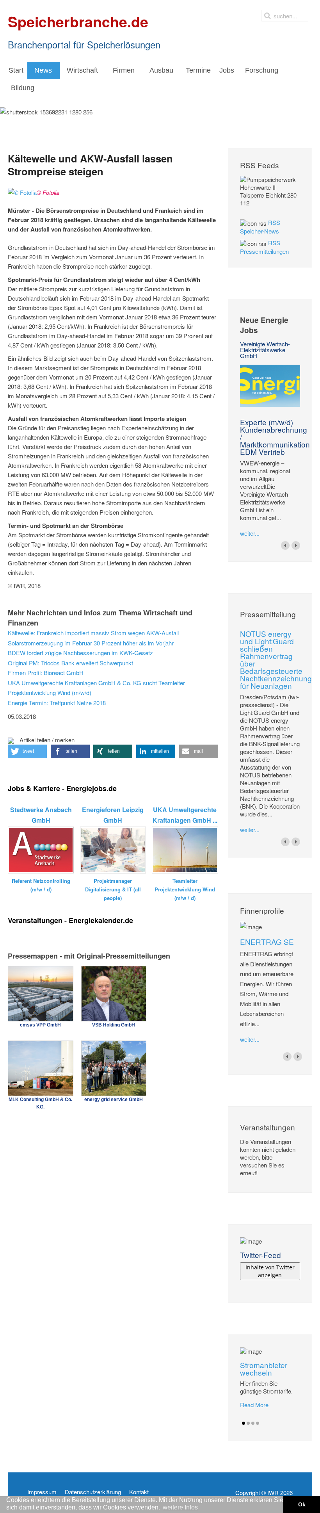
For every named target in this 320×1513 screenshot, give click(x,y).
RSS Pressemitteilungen (264, 247)
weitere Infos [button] (180, 1507)
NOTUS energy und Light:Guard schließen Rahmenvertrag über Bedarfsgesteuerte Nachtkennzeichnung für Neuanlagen (276, 659)
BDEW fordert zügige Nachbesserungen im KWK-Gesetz (80, 653)
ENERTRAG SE (267, 941)
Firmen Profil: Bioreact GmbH (46, 672)
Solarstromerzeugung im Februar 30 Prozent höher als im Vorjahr (91, 643)
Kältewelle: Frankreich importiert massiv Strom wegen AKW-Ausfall (93, 633)
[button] (27, 751)
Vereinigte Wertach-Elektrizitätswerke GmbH (265, 350)
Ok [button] (302, 1504)
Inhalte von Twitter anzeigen (270, 1271)
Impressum (42, 1492)
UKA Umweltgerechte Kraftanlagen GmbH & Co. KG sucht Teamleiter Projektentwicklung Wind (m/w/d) (96, 688)
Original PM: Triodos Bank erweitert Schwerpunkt (70, 663)
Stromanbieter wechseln (263, 1369)
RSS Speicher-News (260, 226)
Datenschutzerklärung (93, 1492)
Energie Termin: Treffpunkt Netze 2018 (57, 703)
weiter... (250, 533)
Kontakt (139, 1492)
